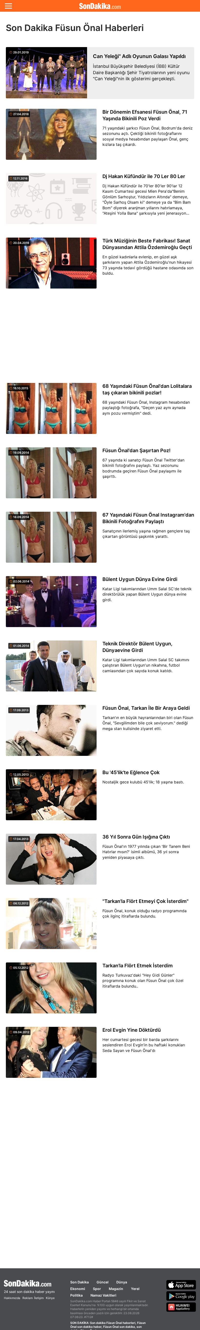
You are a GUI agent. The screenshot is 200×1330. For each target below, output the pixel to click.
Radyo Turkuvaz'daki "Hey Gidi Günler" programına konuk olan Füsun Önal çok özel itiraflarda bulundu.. (142, 981)
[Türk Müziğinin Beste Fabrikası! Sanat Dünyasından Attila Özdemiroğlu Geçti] (51, 266)
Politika (76, 1295)
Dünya (121, 1282)
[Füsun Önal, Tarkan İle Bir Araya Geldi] (51, 733)
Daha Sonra (111, 27)
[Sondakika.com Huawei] (181, 1307)
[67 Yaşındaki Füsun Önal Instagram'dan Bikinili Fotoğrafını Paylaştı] (51, 540)
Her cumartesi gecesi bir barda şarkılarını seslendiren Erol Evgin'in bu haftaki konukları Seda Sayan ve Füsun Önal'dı (143, 1045)
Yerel (135, 1289)
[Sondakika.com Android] (181, 1295)
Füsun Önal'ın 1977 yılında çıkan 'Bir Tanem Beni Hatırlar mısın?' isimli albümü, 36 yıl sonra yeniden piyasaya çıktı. (146, 852)
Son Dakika (79, 1282)
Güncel (103, 1282)
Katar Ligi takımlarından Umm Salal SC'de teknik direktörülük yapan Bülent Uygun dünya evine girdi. (147, 594)
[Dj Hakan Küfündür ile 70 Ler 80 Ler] (51, 201)
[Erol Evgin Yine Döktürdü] (51, 1055)
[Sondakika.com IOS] (181, 1284)
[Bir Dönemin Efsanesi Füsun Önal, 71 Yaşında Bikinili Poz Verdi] (51, 137)
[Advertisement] (100, 336)
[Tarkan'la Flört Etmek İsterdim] (51, 990)
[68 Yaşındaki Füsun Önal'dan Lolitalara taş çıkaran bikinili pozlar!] (51, 411)
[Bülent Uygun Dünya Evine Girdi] (51, 604)
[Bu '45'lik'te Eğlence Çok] (51, 797)
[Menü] (8, 6)
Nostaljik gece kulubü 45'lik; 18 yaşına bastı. (143, 782)
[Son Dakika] (29, 1283)
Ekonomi (77, 1289)
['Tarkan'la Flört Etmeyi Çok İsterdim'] (51, 926)
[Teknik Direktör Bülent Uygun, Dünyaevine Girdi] (51, 668)
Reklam (27, 1298)
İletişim (39, 1298)
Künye (50, 1298)
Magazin (116, 1289)
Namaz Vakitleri (103, 1295)
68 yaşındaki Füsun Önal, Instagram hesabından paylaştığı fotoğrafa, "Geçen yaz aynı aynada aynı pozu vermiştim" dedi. (146, 408)
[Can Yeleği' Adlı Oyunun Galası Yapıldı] (46, 73)
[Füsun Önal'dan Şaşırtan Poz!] (51, 475)
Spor (97, 1289)
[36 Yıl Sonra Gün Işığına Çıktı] (51, 862)
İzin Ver (141, 26)
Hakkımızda (12, 1298)
